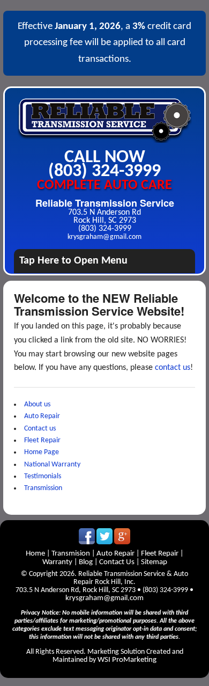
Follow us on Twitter (104, 536)
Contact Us (117, 562)
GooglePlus (122, 536)
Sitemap (154, 562)
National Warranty (52, 465)
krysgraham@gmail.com (104, 237)
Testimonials (42, 476)
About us (37, 404)
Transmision (70, 554)
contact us (172, 367)
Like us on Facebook (87, 536)
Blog (86, 562)
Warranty (58, 562)
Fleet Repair (42, 440)
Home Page (41, 452)
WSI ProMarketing (127, 660)
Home (36, 554)
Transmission (43, 488)
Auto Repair (42, 416)
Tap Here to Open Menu (73, 261)
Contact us (40, 429)
